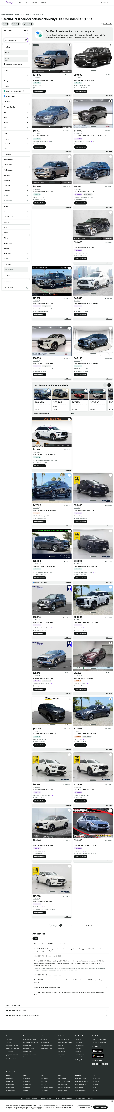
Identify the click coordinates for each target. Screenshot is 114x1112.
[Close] (112, 1101)
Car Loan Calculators (63, 1039)
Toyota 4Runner (10, 1090)
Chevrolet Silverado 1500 (82, 1081)
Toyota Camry (10, 1087)
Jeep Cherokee (62, 1090)
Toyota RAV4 (9, 1078)
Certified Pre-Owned (12, 1045)
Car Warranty (61, 1048)
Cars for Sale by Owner (12, 1048)
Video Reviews (27, 1057)
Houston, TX (78, 1042)
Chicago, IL (78, 1039)
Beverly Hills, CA (19, 14)
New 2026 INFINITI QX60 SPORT (59, 406)
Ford (42, 1075)
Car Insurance (62, 1051)
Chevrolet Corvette (80, 1078)
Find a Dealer (9, 1051)
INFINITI (28, 14)
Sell (26, 2)
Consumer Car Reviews (29, 1039)
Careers (57, 1098)
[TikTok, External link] (93, 1064)
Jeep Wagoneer (62, 1084)
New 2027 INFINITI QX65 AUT (42, 405)
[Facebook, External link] (96, 1064)
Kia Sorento (96, 1081)
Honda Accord (27, 1084)
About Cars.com (25, 1098)
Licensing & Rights (67, 1098)
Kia (93, 1075)
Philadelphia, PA (79, 1054)
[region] (57, 1105)
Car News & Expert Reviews (30, 1042)
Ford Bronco (44, 1081)
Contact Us (35, 1098)
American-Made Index (29, 1054)
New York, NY (78, 1057)
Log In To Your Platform (98, 1042)
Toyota (8, 1075)
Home (3, 14)
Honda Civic (26, 1081)
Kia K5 (94, 1087)
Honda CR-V (26, 1078)
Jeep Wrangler (62, 1078)
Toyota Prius (9, 1081)
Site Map (60, 1057)
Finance (43, 2)
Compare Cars (27, 1045)
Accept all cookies (100, 1107)
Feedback (90, 1098)
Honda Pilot (26, 1087)
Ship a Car (60, 1045)
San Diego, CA (79, 1060)
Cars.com (70, 1105)
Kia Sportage (96, 1078)
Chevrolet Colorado (80, 1090)
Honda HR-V (26, 1090)
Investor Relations (46, 1098)
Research (34, 2)
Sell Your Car (44, 1039)
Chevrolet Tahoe (80, 1087)
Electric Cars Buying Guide (13, 1059)
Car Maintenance (62, 1054)
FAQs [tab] (35, 938)
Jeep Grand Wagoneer (64, 1087)
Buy (20, 2)
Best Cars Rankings (28, 1048)
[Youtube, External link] (100, 1064)
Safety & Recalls (27, 1051)
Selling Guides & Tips (46, 1048)
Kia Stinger (96, 1084)
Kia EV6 (95, 1090)
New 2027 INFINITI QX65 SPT (97, 405)
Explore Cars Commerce (99, 1039)
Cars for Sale (9, 14)
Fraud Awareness (80, 1098)
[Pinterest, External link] (106, 1064)
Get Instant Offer (45, 1042)
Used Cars (9, 1039)
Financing (8, 1062)
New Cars (8, 1042)
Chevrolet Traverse (80, 1084)
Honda (25, 1075)
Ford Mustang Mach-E (47, 1087)
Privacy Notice (25, 1105)
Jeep (59, 1075)
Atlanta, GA (78, 1051)
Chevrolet (78, 1075)
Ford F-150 (44, 1084)
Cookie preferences (84, 1107)
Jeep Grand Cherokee (64, 1081)
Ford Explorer (44, 1090)
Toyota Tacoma (10, 1084)
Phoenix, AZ (78, 1048)
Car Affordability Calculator (65, 1042)
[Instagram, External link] (103, 1064)
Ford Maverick (45, 1078)
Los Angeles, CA (79, 1045)
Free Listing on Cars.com (47, 1045)
